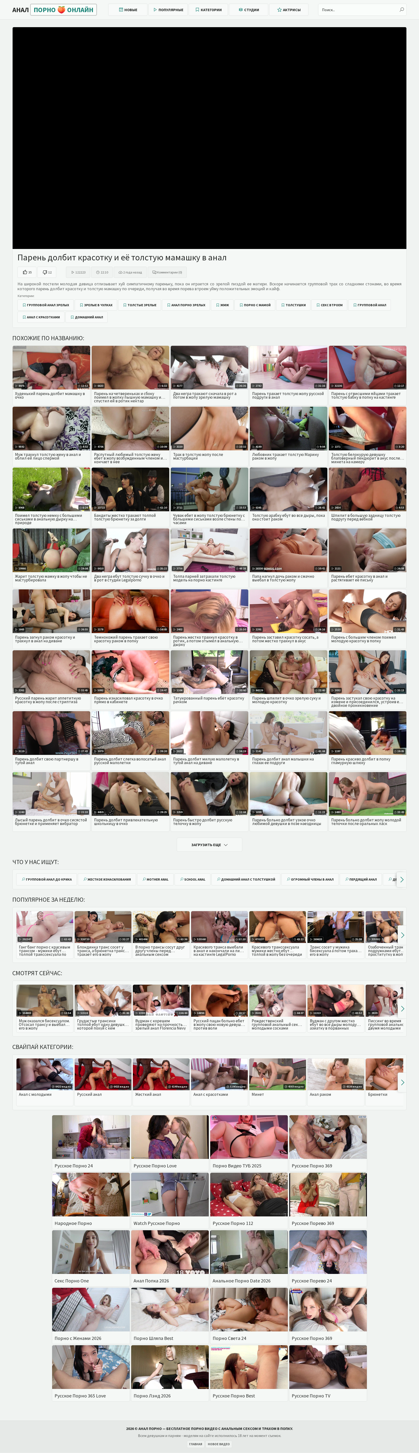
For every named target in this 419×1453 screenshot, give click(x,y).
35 (30, 272)
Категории (211, 9)
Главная (195, 1444)
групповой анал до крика (49, 879)
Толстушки (296, 305)
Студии (251, 9)
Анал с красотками (43, 317)
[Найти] (402, 10)
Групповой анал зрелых (48, 305)
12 (50, 272)
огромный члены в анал (312, 879)
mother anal (158, 879)
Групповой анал (372, 305)
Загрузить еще (206, 844)
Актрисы (292, 9)
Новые (130, 9)
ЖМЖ (224, 305)
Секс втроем (332, 305)
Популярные (171, 9)
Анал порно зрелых (188, 305)
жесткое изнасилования (109, 879)
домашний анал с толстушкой (248, 879)
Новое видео (219, 1444)
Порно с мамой (257, 305)
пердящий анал (363, 879)
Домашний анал (89, 317)
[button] (401, 879)
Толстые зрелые (142, 305)
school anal (194, 879)
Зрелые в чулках (98, 305)
